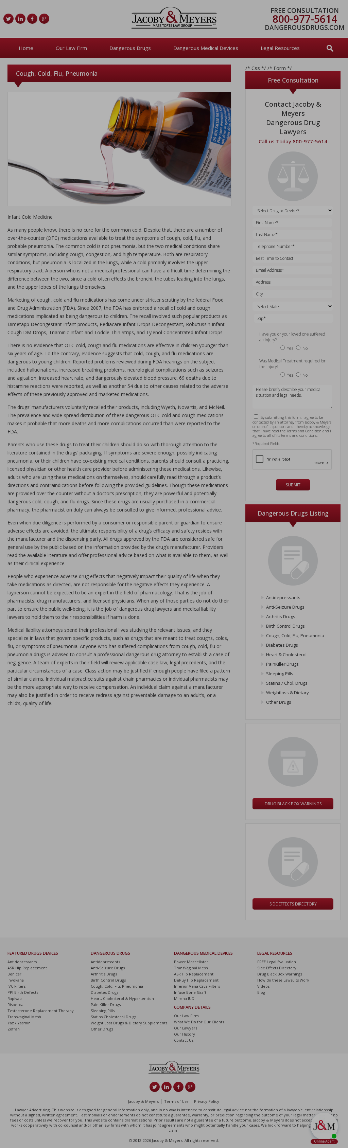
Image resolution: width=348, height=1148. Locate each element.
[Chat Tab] (174, 574)
